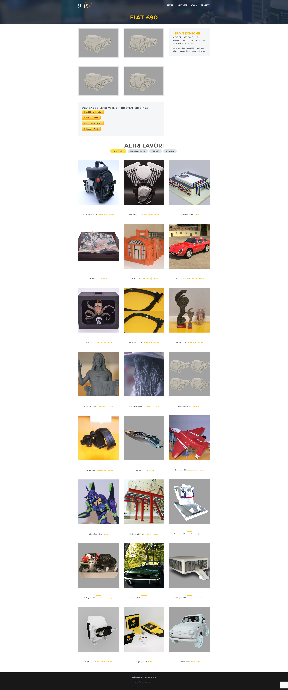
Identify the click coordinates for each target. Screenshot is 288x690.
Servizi (170, 5)
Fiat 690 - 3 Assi (91, 117)
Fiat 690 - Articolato (92, 112)
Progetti (205, 5)
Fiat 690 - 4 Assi (91, 129)
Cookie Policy (150, 682)
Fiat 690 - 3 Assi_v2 (92, 123)
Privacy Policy (138, 682)
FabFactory (151, 677)
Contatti (182, 5)
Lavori (194, 5)
